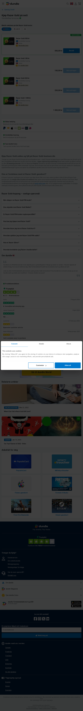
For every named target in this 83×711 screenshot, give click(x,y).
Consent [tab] (14, 344)
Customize (40, 365)
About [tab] (68, 344)
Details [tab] (41, 344)
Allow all (68, 365)
